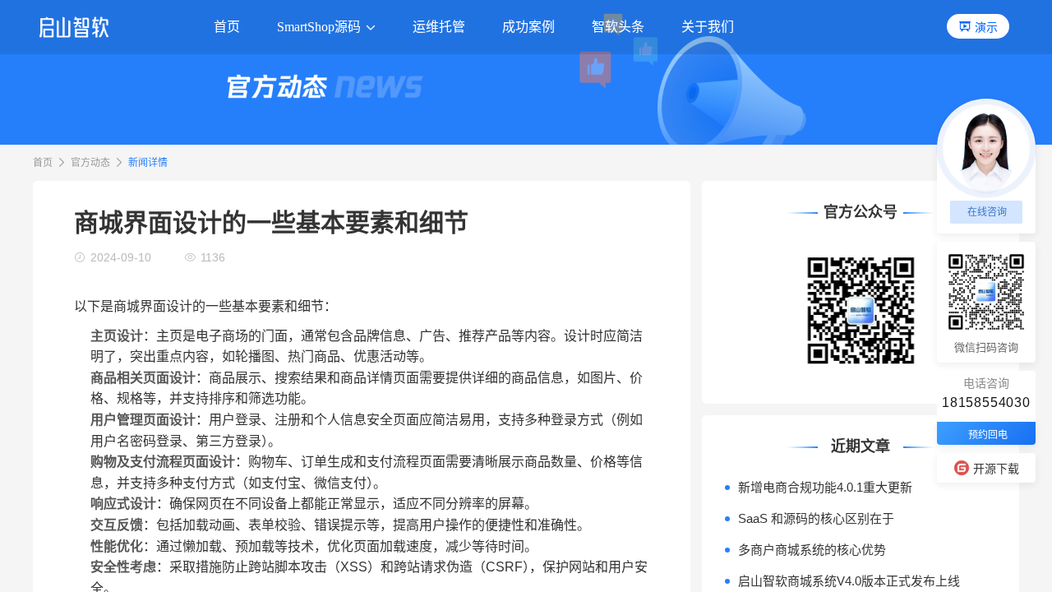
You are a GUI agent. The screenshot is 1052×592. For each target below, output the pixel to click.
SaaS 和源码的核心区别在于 (816, 518)
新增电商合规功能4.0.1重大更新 (825, 487)
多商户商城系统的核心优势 (812, 550)
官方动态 (90, 163)
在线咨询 (987, 212)
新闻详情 (148, 163)
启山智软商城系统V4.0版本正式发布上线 (849, 581)
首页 (43, 163)
